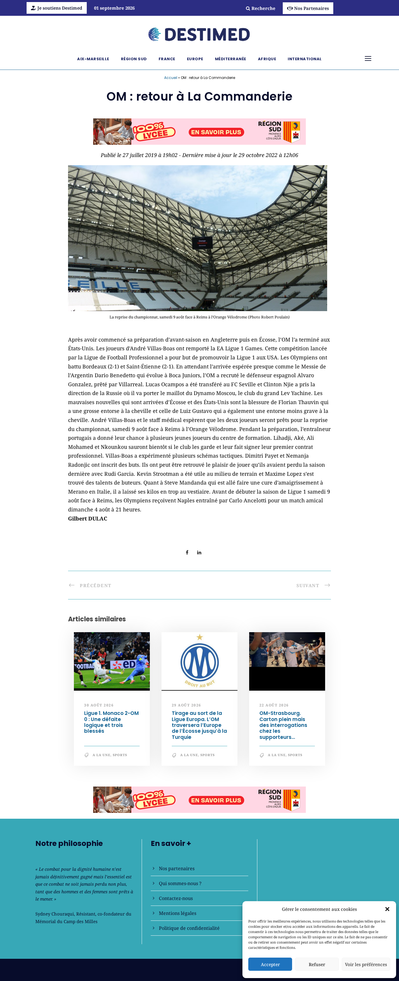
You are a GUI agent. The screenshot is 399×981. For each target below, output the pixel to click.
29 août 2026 (186, 705)
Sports (120, 755)
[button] (387, 909)
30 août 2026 (99, 705)
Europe (195, 59)
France (167, 59)
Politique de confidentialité (189, 928)
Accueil (170, 77)
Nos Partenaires (311, 8)
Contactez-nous (176, 898)
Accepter (270, 964)
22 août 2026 (274, 705)
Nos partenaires (177, 868)
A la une (101, 755)
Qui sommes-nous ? (180, 883)
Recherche (263, 8)
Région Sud (134, 59)
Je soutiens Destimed (59, 8)
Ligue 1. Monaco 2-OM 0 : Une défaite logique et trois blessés (111, 722)
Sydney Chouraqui (54, 914)
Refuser (317, 964)
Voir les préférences (366, 964)
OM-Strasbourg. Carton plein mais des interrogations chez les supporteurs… (283, 725)
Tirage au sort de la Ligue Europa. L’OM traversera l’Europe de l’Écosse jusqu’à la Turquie (199, 725)
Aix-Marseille (93, 59)
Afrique (267, 59)
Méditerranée (230, 59)
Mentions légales (177, 913)
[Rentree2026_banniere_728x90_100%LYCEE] (199, 131)
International (305, 59)
